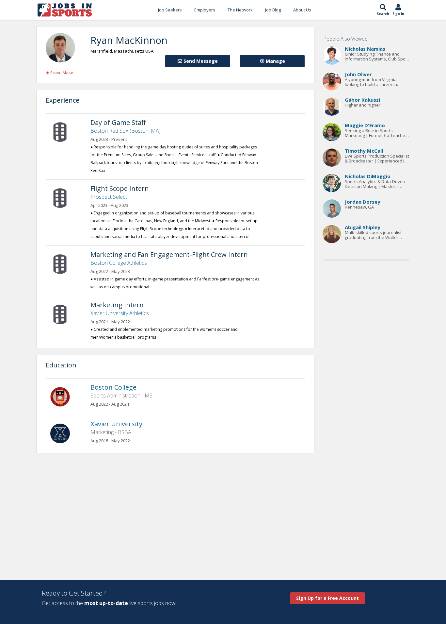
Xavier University (116, 423)
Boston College (113, 387)
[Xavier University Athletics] (63, 314)
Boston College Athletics (118, 262)
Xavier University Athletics (119, 313)
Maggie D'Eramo (365, 125)
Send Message (200, 61)
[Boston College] (63, 396)
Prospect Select (108, 196)
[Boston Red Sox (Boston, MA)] (63, 131)
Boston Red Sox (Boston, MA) (125, 130)
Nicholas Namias (365, 49)
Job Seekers (170, 10)
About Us (302, 10)
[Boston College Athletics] (63, 263)
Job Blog (273, 10)
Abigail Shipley (362, 227)
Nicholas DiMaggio (367, 176)
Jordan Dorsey (362, 202)
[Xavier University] (63, 433)
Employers (204, 10)
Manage (274, 61)
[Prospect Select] (63, 197)
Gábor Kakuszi (362, 100)
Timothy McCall (364, 151)
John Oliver (358, 74)
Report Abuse (61, 72)
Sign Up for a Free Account (327, 598)
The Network (240, 10)
